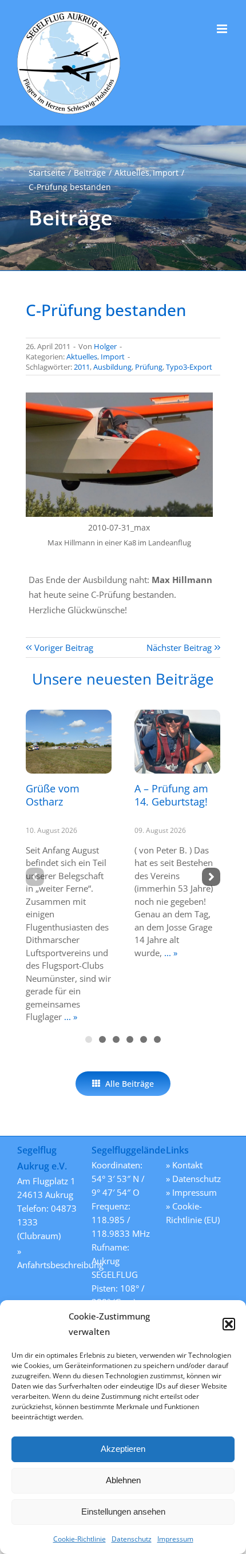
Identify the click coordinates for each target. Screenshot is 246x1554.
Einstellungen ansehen (123, 1511)
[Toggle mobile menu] (223, 29)
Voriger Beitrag (63, 647)
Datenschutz (132, 1539)
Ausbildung (112, 367)
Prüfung (148, 367)
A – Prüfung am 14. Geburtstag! (171, 795)
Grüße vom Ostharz (53, 795)
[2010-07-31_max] (119, 396)
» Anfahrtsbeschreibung (48, 1257)
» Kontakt (184, 1165)
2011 (82, 367)
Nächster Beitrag (179, 647)
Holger (105, 346)
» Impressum (191, 1192)
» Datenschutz (193, 1178)
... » (69, 1016)
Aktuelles (81, 356)
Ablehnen (123, 1480)
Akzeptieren (123, 1449)
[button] (229, 1324)
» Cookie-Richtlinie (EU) (193, 1212)
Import (113, 356)
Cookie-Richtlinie (79, 1539)
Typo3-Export (189, 367)
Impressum (175, 1539)
